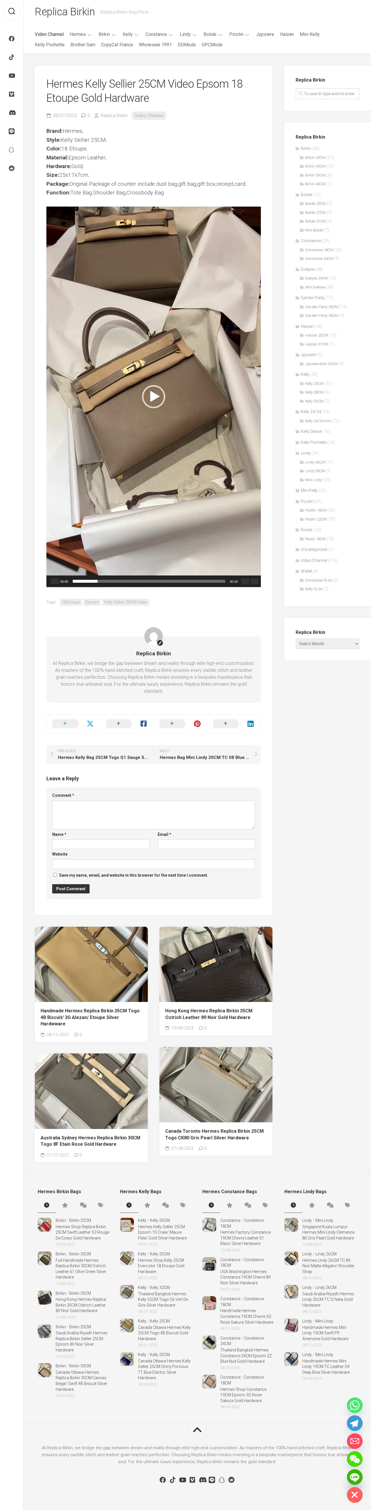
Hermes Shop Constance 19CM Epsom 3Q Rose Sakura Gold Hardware (243, 1395)
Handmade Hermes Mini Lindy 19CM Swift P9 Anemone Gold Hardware (325, 1333)
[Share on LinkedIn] (234, 724)
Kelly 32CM (314, 401)
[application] (153, 397)
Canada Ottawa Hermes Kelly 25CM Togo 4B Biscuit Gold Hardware (164, 1333)
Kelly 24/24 (311, 411)
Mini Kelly (310, 34)
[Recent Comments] (83, 1205)
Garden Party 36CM (321, 315)
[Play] (55, 581)
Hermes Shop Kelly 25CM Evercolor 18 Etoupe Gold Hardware (161, 1266)
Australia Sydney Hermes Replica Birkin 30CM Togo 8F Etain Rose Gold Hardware (90, 1141)
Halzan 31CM (316, 344)
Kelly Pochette (50, 44)
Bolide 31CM (315, 221)
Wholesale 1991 (155, 44)
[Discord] (11, 113)
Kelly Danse (311, 431)
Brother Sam (82, 44)
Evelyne (307, 269)
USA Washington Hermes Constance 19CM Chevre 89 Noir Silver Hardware (245, 1277)
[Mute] (245, 581)
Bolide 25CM (315, 203)
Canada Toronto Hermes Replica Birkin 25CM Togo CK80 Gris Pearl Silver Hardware (214, 1134)
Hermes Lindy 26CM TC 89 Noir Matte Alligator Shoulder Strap (328, 1266)
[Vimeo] (11, 94)
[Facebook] (11, 39)
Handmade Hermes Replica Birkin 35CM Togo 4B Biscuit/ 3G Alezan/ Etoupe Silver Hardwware (90, 1017)
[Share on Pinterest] (180, 724)
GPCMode (212, 44)
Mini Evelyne (315, 287)
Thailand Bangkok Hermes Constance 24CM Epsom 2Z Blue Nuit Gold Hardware (246, 1356)
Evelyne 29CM (316, 278)
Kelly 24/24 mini (318, 421)
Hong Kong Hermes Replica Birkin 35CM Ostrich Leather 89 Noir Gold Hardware (208, 1014)
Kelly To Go (313, 589)
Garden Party (313, 297)
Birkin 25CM (315, 157)
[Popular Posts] (65, 1205)
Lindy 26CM (315, 462)
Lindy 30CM (315, 471)
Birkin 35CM (315, 175)
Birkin (104, 34)
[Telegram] (355, 1423)
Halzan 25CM (316, 335)
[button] (153, 396)
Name (59, 834)
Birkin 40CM (315, 184)
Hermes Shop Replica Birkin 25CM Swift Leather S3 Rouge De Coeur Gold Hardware (82, 1232)
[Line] (11, 131)
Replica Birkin (65, 12)
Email (164, 834)
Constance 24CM (319, 258)
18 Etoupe (71, 602)
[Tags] (101, 1205)
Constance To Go (318, 580)
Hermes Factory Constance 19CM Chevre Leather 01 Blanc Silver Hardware (245, 1238)
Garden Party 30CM (321, 307)
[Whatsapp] (355, 1405)
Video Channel (49, 34)
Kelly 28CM (314, 392)
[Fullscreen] (254, 581)
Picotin (236, 34)
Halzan (287, 34)
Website (60, 854)
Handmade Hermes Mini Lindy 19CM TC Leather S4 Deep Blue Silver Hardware (326, 1367)
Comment (63, 795)
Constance (156, 34)
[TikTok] (11, 57)
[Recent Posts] (47, 1205)
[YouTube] (11, 76)
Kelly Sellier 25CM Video (125, 602)
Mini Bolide (314, 230)
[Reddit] (11, 168)
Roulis (306, 529)
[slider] (149, 581)
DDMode (187, 44)
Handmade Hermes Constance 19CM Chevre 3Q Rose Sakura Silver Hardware (246, 1316)
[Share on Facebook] (127, 724)
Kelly (128, 34)
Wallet (306, 571)
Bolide (210, 34)
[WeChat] (355, 1459)
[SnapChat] (11, 150)
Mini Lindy (313, 480)
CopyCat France (117, 44)
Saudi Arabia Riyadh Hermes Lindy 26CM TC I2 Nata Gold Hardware (328, 1299)
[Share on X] (73, 724)
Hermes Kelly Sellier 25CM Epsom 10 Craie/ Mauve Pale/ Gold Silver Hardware (162, 1232)
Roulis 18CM (315, 539)
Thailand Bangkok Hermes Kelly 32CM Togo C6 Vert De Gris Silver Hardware (163, 1299)
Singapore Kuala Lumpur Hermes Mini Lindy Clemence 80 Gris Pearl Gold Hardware (328, 1232)
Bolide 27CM (315, 212)
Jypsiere (265, 34)
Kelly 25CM (314, 383)
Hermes (78, 34)
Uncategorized (314, 549)
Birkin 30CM (315, 166)
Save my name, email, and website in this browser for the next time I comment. (133, 875)
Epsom (92, 602)
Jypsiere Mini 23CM (321, 364)
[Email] (355, 1441)
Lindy (185, 34)
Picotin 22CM (316, 519)
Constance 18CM (319, 250)
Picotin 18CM (316, 510)
